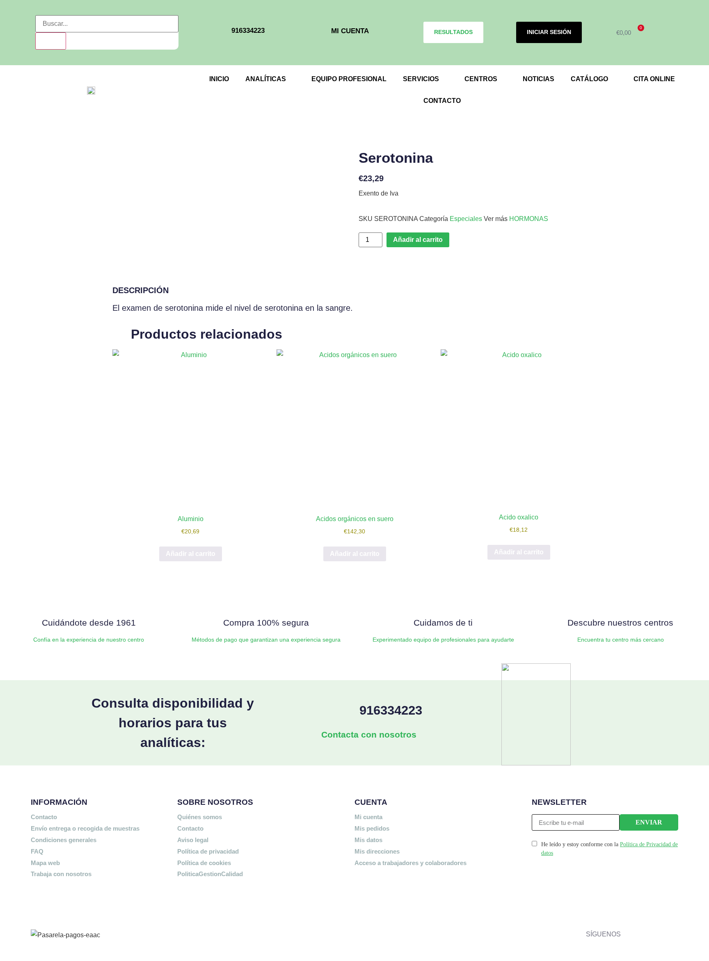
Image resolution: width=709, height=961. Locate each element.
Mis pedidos (371, 828)
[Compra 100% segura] (266, 598)
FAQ (37, 851)
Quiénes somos (199, 816)
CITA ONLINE (654, 78)
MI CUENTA (350, 31)
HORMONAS (528, 218)
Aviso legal (192, 839)
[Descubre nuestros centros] (620, 598)
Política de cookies (204, 862)
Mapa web (45, 862)
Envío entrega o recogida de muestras (85, 828)
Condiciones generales (63, 839)
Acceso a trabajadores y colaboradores (410, 862)
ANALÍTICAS (265, 78)
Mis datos (368, 839)
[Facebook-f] (631, 903)
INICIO (219, 78)
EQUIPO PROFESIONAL (349, 78)
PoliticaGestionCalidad (210, 873)
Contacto (44, 816)
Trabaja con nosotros (61, 873)
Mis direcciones (377, 851)
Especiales (466, 218)
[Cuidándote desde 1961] (88, 598)
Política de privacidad (208, 851)
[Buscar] (50, 41)
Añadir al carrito (418, 239)
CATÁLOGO (589, 78)
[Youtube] (631, 927)
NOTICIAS (538, 78)
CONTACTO (442, 100)
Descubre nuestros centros (620, 622)
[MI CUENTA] (319, 32)
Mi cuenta (368, 816)
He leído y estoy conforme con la (609, 848)
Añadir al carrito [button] (190, 553)
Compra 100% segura (266, 622)
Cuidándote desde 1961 (89, 622)
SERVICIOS (421, 78)
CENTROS (480, 78)
